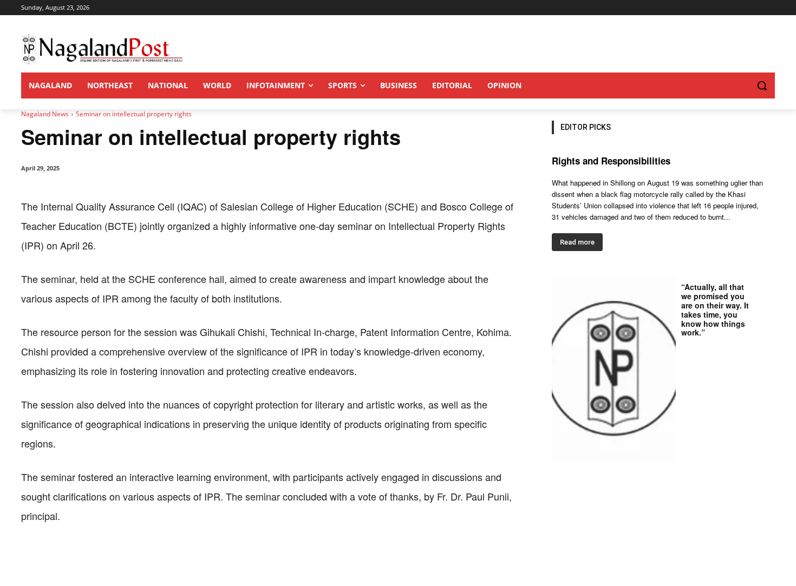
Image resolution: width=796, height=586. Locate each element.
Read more (577, 242)
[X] (121, 559)
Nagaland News (45, 113)
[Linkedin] (170, 559)
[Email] (195, 559)
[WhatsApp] (145, 559)
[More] (245, 559)
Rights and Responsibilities (611, 160)
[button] (740, 85)
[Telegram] (220, 559)
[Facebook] (96, 559)
